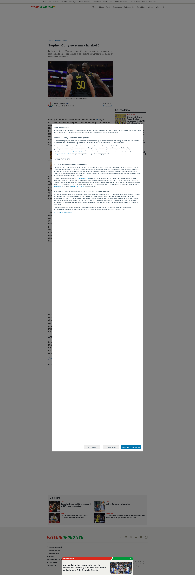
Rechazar (92, 447)
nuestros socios (83, 178)
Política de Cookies (79, 152)
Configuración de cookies (62, 154)
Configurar (111, 447)
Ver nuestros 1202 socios (63, 213)
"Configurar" (58, 186)
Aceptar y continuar (131, 447)
